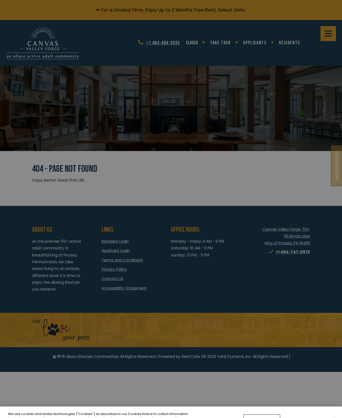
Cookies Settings (261, 404)
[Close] (333, 403)
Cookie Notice (85, 412)
